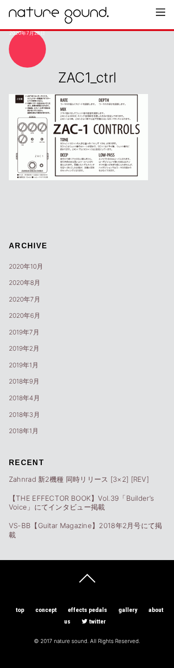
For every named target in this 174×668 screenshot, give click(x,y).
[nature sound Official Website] (59, 18)
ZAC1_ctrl (87, 77)
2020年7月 (24, 299)
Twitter (97, 621)
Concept (46, 609)
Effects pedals (87, 609)
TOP (20, 609)
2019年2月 (24, 348)
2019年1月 (24, 365)
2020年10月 (26, 266)
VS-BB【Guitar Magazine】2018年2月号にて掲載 (85, 530)
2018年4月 (24, 398)
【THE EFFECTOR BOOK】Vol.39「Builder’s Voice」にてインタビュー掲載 (82, 503)
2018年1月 (24, 431)
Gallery (127, 609)
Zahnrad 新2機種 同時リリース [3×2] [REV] (79, 479)
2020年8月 (24, 282)
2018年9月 (24, 381)
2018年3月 (24, 414)
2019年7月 (24, 332)
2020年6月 (24, 315)
